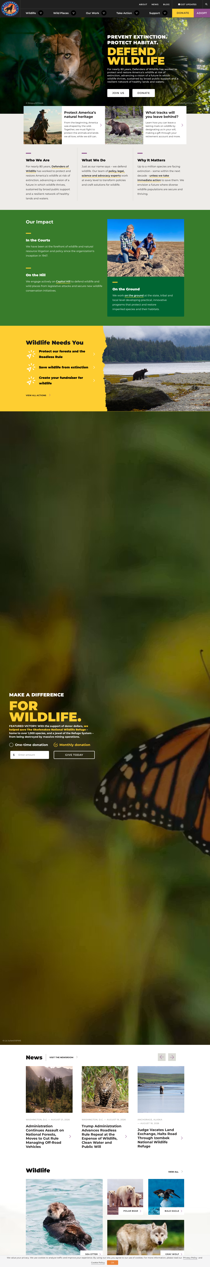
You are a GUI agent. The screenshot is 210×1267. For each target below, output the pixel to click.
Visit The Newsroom (61, 1057)
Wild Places (61, 13)
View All (173, 1172)
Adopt (202, 13)
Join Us (118, 93)
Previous (162, 1057)
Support (154, 13)
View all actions (36, 395)
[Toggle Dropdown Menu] (41, 13)
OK (112, 1262)
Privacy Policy (190, 1257)
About (143, 4)
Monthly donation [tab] (74, 745)
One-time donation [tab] (31, 745)
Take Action (124, 13)
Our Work (92, 13)
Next (172, 1057)
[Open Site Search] (206, 4)
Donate (183, 13)
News (155, 4)
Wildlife (31, 13)
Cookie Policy (98, 1262)
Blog (166, 4)
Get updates (188, 4)
